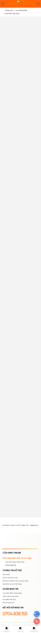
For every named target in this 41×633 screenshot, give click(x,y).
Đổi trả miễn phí (8, 603)
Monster (19, 209)
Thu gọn (22, 360)
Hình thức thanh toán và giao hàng (15, 581)
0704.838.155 (10, 565)
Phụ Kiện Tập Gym (18, 211)
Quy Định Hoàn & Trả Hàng (12, 584)
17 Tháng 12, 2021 (25, 441)
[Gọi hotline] (37, 621)
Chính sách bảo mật (10, 578)
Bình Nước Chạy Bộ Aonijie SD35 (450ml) (19, 503)
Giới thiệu (6, 574)
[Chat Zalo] (37, 614)
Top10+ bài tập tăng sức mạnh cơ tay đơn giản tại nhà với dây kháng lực (27, 437)
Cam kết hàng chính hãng (14, 562)
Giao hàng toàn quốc (10, 596)
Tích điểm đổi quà (9, 599)
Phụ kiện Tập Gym (12, 14)
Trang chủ (9, 10)
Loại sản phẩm (21, 10)
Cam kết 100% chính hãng (12, 593)
